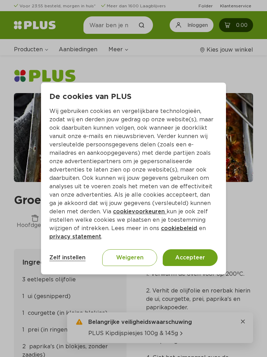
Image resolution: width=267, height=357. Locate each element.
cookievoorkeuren (140, 211)
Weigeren (130, 257)
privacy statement (75, 236)
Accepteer (190, 257)
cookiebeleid (179, 228)
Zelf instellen (67, 257)
